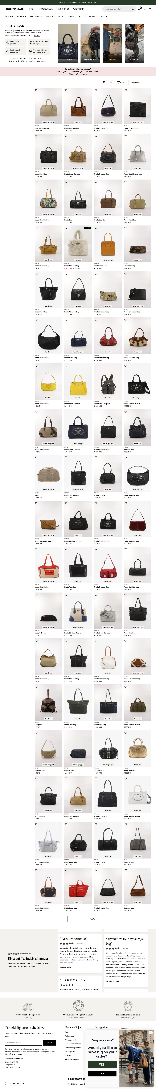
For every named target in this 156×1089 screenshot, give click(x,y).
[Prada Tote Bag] (78, 565)
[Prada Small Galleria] (78, 381)
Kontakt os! (38, 58)
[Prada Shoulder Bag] (78, 106)
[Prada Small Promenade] (137, 152)
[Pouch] (48, 473)
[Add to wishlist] (36, 90)
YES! (102, 1064)
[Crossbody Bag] (137, 243)
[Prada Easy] (78, 198)
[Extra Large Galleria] (48, 106)
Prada (37, 126)
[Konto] (144, 9)
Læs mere (37, 35)
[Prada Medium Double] (78, 611)
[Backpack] (48, 702)
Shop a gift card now (78, 74)
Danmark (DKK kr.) (15, 1083)
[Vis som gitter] (104, 82)
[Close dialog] (151, 1033)
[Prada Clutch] (78, 748)
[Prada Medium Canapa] (78, 519)
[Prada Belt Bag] (48, 611)
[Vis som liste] (110, 82)
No (102, 1073)
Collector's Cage (81, 1084)
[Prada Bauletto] (108, 198)
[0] (139, 9)
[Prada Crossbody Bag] (137, 106)
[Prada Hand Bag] (48, 152)
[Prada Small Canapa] (78, 152)
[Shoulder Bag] (137, 427)
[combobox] (119, 9)
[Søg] (133, 9)
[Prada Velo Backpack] (108, 381)
